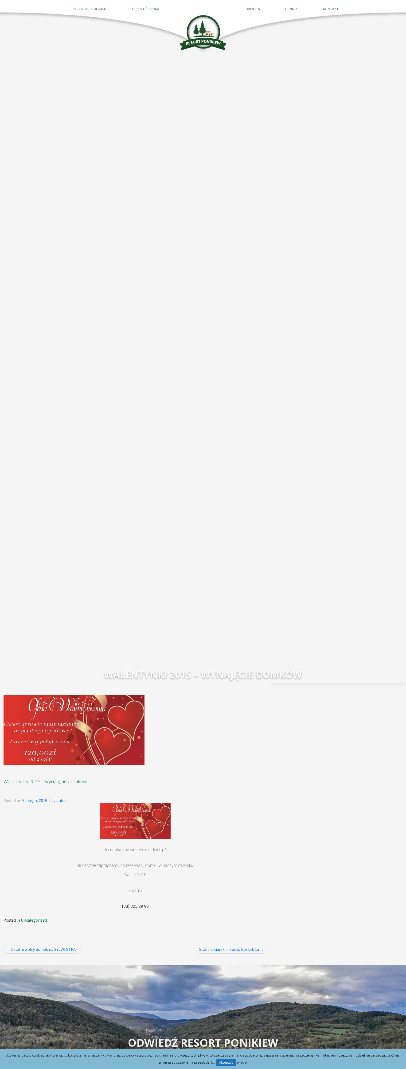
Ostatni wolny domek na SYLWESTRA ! (44, 949)
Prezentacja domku (88, 9)
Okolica (253, 9)
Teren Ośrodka (145, 9)
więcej (242, 1062)
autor (61, 800)
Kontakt (331, 9)
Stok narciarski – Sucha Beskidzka (229, 949)
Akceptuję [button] (226, 1062)
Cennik (291, 9)
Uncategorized (34, 920)
